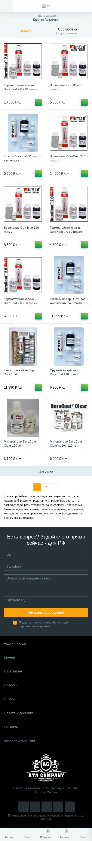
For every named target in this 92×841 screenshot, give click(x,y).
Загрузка (46, 471)
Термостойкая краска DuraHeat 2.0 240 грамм (21, 87)
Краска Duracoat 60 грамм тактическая (22, 158)
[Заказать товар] (38, 458)
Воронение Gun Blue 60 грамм (66, 87)
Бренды (10, 657)
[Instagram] (23, 806)
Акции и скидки (16, 643)
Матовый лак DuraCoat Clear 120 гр (20, 443)
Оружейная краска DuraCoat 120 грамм (64, 372)
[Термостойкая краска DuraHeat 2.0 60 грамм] (69, 204)
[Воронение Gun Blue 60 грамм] (69, 61)
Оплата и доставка (19, 713)
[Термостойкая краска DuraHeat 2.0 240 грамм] (23, 61)
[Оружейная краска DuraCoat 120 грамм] (69, 346)
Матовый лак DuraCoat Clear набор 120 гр (66, 443)
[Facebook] (58, 806)
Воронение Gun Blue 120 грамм (21, 229)
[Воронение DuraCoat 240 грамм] (69, 133)
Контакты (11, 727)
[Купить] (38, 102)
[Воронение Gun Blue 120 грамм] (23, 204)
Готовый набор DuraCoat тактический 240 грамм (67, 301)
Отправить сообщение (46, 612)
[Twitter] (47, 806)
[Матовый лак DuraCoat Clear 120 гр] (23, 418)
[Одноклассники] (70, 806)
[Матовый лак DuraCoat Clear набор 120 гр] (69, 418)
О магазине (13, 671)
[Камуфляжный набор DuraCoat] (23, 346)
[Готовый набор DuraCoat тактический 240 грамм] (69, 275)
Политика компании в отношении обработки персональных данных (46, 817)
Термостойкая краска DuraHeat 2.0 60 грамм (66, 229)
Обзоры (10, 699)
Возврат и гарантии (19, 741)
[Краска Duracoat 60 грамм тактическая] (23, 133)
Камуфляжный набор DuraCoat (19, 372)
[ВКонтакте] (35, 806)
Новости (10, 685)
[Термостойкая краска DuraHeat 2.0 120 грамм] (23, 275)
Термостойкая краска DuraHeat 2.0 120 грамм (21, 301)
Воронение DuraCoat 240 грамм (67, 158)
